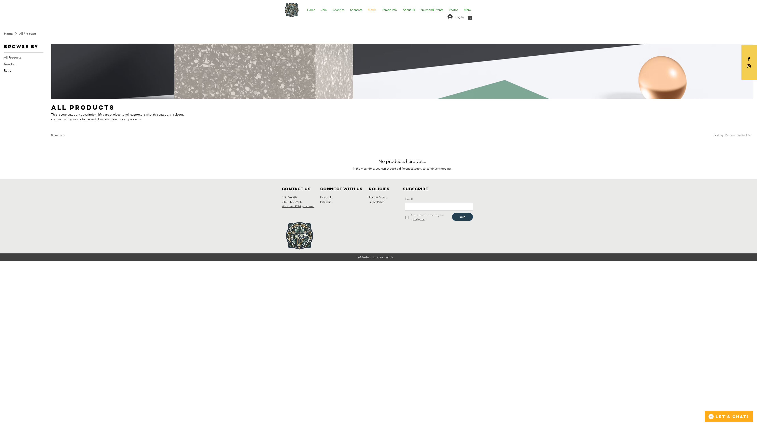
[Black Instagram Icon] (748, 66)
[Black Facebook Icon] (748, 58)
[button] (470, 17)
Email (409, 199)
